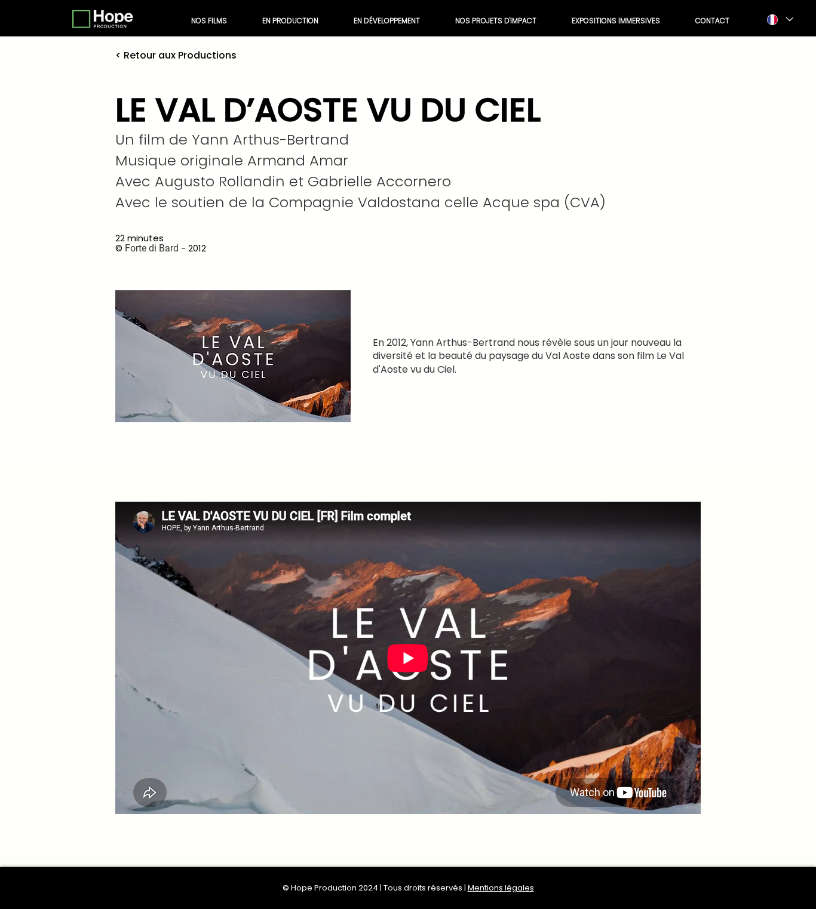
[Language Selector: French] (779, 19)
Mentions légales (501, 887)
